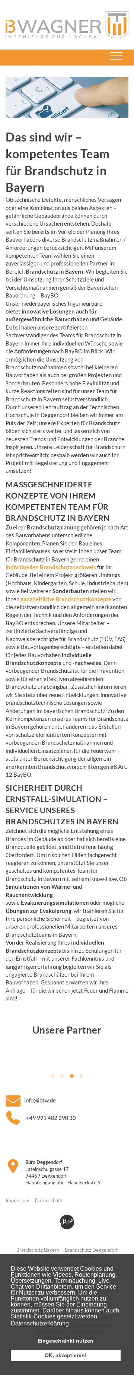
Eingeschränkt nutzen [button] (65, 1341)
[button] (100, 1317)
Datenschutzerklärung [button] (40, 1323)
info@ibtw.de (40, 1100)
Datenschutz (48, 1200)
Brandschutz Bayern (37, 1250)
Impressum (17, 1200)
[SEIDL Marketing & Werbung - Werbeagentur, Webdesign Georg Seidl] (67, 1221)
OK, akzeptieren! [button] (66, 1355)
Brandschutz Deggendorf (91, 1250)
